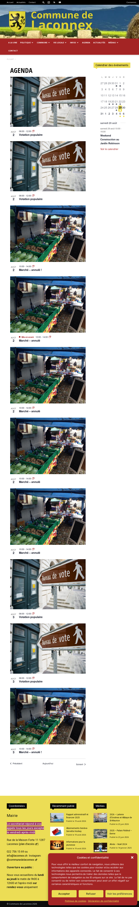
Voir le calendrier (109, 149)
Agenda (86, 42)
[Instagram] (48, 2)
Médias (112, 42)
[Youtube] (59, 2)
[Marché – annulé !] (48, 233)
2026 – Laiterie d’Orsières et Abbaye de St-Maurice (121, 817)
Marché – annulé (29, 340)
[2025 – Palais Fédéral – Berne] (100, 834)
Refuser (91, 893)
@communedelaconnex (20, 859)
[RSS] (54, 2)
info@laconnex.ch (17, 855)
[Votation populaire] (48, 102)
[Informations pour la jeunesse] (57, 845)
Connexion (131, 2)
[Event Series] (33, 131)
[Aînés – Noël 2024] (100, 847)
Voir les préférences (119, 893)
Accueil (10, 2)
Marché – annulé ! (30, 270)
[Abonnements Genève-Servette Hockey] (57, 831)
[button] (132, 857)
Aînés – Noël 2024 (118, 844)
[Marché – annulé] (48, 304)
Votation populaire (31, 135)
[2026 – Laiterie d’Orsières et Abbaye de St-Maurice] (100, 817)
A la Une (12, 42)
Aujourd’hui (48, 763)
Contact (32, 2)
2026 (34, 903)
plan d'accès (27, 844)
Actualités (21, 2)
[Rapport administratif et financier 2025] (57, 817)
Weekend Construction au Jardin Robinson (110, 139)
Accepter (64, 893)
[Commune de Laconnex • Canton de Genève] (51, 22)
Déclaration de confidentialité (103, 901)
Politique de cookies (75, 901)
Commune (42, 42)
